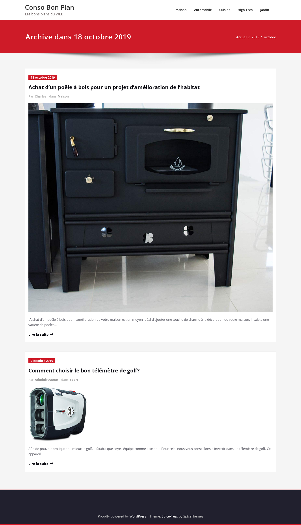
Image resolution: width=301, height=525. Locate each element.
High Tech (245, 10)
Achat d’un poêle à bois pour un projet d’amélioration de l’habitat (114, 87)
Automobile (203, 10)
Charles (40, 96)
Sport (74, 380)
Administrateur (46, 380)
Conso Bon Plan (49, 7)
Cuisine (224, 10)
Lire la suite (38, 334)
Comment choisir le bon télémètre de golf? (83, 370)
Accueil (241, 37)
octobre (270, 37)
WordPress (138, 516)
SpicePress (170, 516)
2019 (256, 37)
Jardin (264, 10)
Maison (181, 10)
